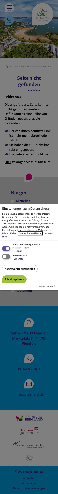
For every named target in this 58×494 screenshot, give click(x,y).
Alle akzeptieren (14, 279)
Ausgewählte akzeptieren (20, 268)
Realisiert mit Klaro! (47, 286)
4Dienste (17, 258)
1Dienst (16, 251)
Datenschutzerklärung (30, 233)
